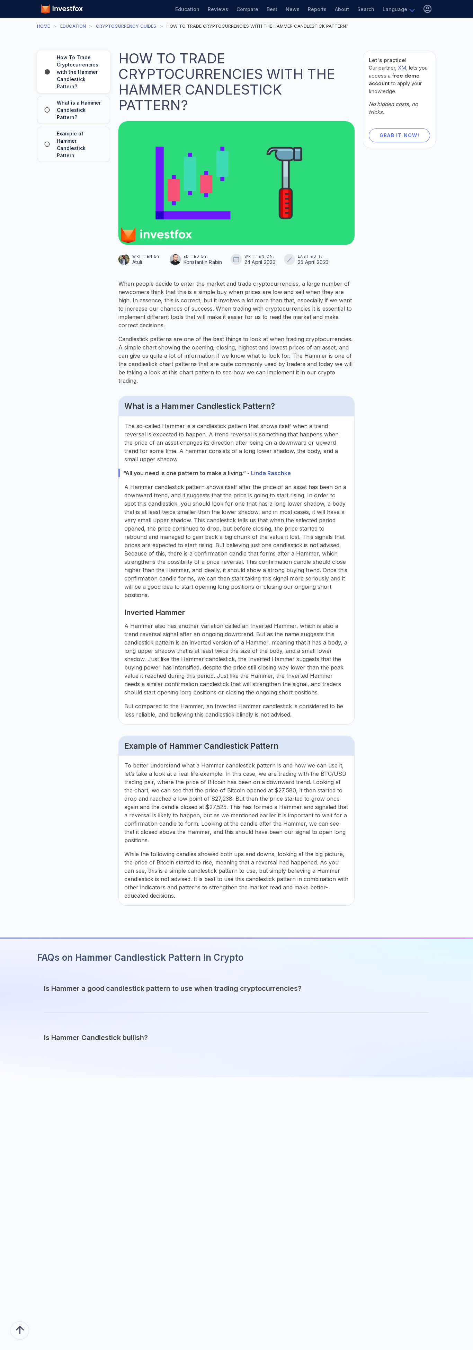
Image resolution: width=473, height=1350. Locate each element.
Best (272, 9)
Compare (247, 9)
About (342, 9)
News (293, 9)
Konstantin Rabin (203, 262)
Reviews (218, 9)
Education (187, 9)
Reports (317, 9)
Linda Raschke (271, 473)
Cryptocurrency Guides (126, 26)
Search (365, 9)
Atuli (137, 262)
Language (395, 9)
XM (402, 67)
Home (43, 26)
